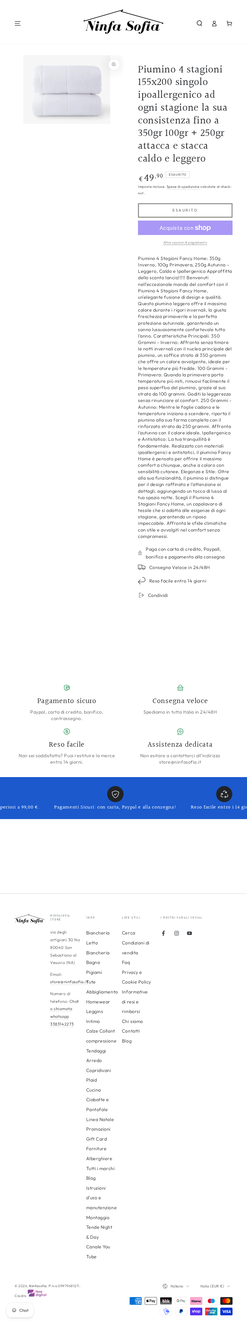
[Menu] (17, 23)
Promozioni (98, 1129)
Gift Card (96, 1139)
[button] (199, 23)
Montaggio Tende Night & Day (99, 1227)
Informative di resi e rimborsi (135, 1001)
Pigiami (94, 972)
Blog (127, 1041)
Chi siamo (132, 1021)
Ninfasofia (37, 1286)
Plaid (91, 1080)
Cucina (93, 1090)
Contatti (131, 1031)
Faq (126, 962)
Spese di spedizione (183, 186)
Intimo (93, 1021)
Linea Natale (100, 1119)
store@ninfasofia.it (69, 981)
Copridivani (98, 1070)
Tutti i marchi (100, 1168)
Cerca (128, 933)
